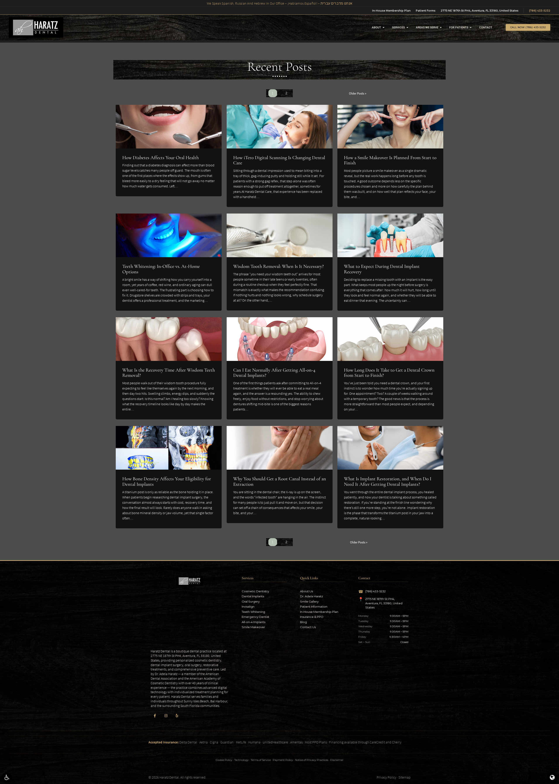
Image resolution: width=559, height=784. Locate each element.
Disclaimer (336, 760)
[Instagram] (166, 716)
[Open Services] (407, 27)
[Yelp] (177, 716)
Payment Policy (283, 760)
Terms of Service (261, 760)
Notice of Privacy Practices (311, 760)
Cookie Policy (224, 760)
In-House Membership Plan (391, 10)
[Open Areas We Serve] (440, 27)
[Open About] (383, 27)
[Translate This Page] (552, 777)
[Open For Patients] (470, 27)
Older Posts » (357, 93)
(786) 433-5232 (539, 10)
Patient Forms (425, 10)
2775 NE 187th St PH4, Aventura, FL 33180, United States (479, 10)
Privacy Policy (386, 777)
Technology (241, 760)
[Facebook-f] (155, 716)
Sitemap (405, 777)
